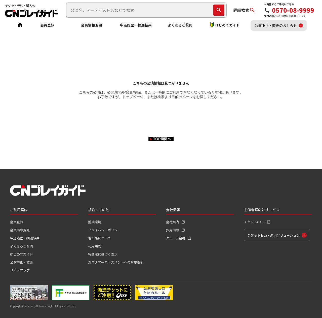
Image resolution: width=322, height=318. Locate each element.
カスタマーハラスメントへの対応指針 (116, 262)
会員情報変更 (91, 24)
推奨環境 (94, 221)
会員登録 (47, 24)
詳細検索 (241, 10)
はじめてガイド (227, 24)
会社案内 (172, 221)
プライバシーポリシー (104, 230)
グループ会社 (175, 238)
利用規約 (94, 246)
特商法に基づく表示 (102, 254)
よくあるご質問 (180, 24)
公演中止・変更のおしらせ (276, 25)
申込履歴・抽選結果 (136, 24)
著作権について (99, 238)
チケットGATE (254, 221)
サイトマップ (20, 270)
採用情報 (172, 230)
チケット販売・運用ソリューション (273, 235)
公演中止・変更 (21, 262)
